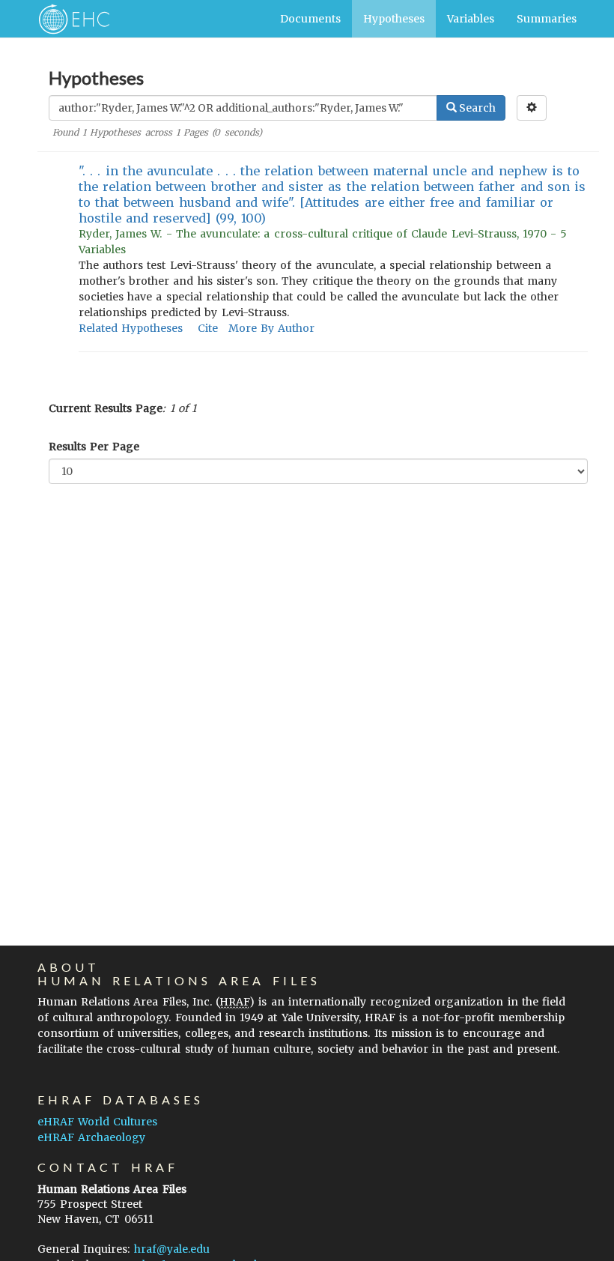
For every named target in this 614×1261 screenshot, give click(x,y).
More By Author (271, 328)
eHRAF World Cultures (97, 1121)
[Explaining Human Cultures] (69, 18)
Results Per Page (94, 446)
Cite (208, 328)
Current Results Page (105, 408)
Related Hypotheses (131, 328)
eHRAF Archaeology (91, 1137)
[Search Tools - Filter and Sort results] (532, 108)
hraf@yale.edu (172, 1249)
